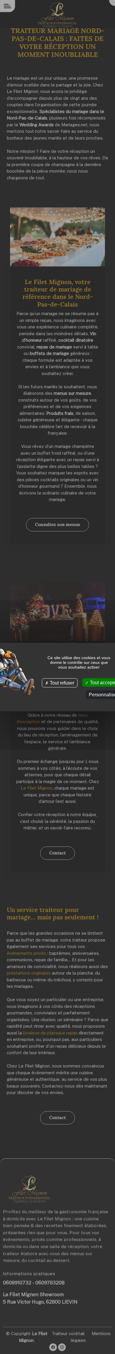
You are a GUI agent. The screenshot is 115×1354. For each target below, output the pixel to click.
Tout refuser (61, 682)
